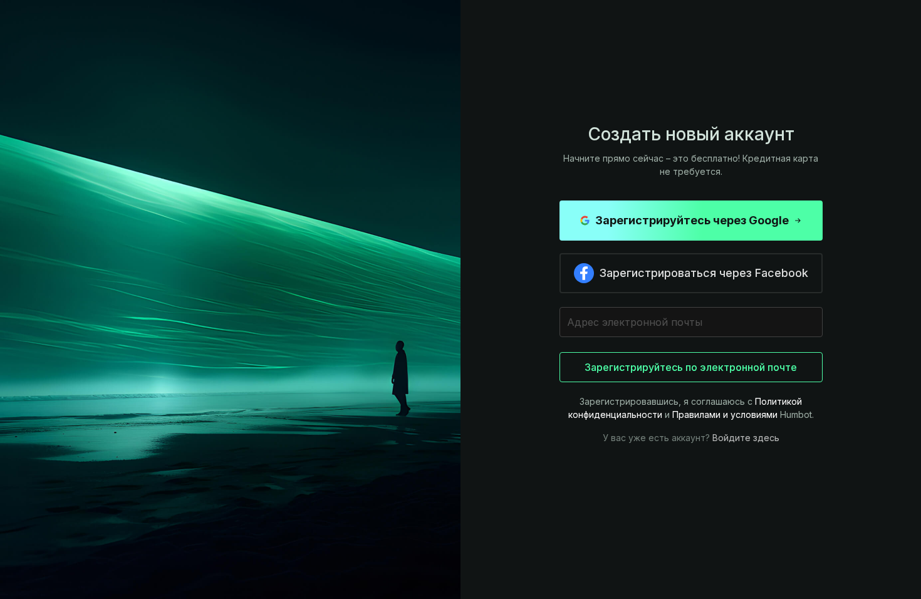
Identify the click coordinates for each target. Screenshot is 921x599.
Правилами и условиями (725, 414)
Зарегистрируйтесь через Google (692, 220)
